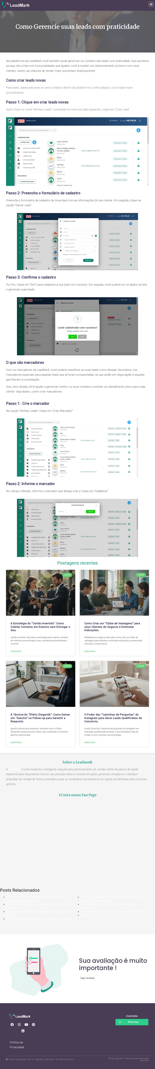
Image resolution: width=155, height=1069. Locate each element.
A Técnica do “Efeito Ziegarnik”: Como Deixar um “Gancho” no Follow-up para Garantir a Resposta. (40, 718)
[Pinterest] (33, 1025)
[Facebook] (12, 1025)
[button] (151, 4)
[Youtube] (26, 1025)
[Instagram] (19, 1025)
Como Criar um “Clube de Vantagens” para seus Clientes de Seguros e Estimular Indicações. (112, 627)
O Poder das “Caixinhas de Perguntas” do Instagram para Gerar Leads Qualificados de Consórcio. (113, 718)
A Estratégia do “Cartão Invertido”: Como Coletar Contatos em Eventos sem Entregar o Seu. (40, 627)
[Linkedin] (23, 1031)
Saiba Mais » (16, 651)
